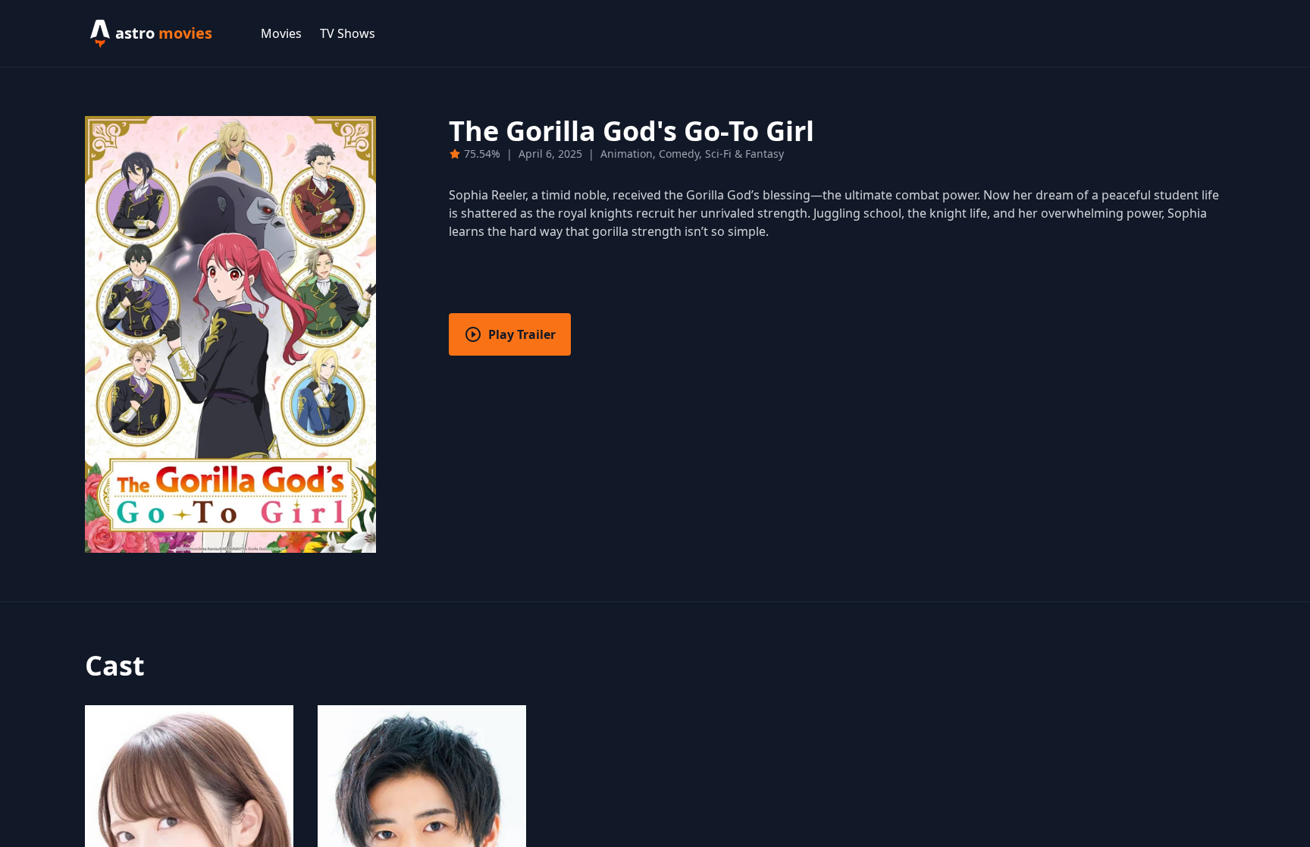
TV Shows (347, 33)
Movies (281, 33)
